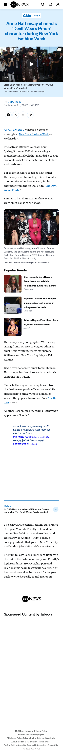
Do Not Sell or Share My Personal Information (25, 745)
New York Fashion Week (34, 134)
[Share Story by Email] (23, 115)
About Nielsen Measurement (24, 741)
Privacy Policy (40, 731)
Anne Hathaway (14, 129)
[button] (6, 4)
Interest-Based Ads (46, 738)
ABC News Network (24, 731)
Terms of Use (44, 741)
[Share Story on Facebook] (8, 115)
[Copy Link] (30, 115)
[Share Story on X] (15, 115)
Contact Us (53, 745)
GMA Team (14, 102)
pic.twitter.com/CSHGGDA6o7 (31, 436)
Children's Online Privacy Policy (21, 738)
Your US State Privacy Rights (31, 734)
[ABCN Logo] (19, 4)
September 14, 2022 (25, 443)
